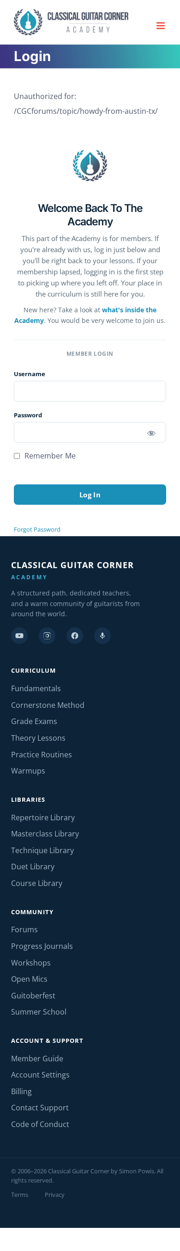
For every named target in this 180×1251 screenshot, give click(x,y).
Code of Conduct (40, 1124)
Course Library (36, 883)
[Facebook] (74, 635)
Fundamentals (36, 688)
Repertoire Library (43, 817)
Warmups (28, 771)
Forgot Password (37, 529)
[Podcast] (102, 635)
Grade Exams (34, 721)
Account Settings (40, 1075)
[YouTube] (19, 635)
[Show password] (151, 432)
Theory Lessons (38, 738)
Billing (21, 1091)
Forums (24, 929)
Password (28, 415)
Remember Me (49, 456)
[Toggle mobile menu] (161, 26)
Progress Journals (42, 946)
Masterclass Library (45, 834)
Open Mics (29, 979)
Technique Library (42, 850)
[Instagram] (47, 635)
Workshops (31, 963)
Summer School (38, 1012)
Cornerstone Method (47, 705)
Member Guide (37, 1058)
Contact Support (40, 1107)
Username (29, 374)
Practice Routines (41, 754)
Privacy (55, 1194)
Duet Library (32, 866)
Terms (19, 1194)
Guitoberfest (33, 996)
